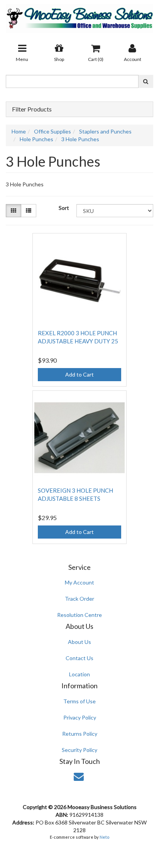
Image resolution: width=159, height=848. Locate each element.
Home (19, 131)
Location (79, 674)
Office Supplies (52, 131)
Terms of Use (79, 701)
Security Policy (79, 750)
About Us (79, 642)
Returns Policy (79, 733)
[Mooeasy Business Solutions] (79, 16)
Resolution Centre (79, 615)
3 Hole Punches (80, 139)
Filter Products (32, 109)
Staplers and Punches (105, 131)
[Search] (145, 81)
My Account (79, 582)
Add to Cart (79, 374)
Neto (104, 837)
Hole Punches (36, 139)
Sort (64, 207)
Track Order (79, 598)
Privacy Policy (79, 717)
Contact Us (79, 658)
